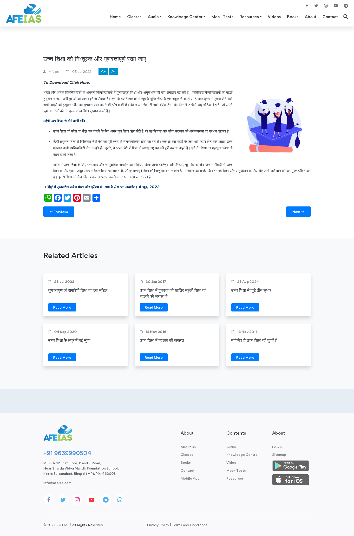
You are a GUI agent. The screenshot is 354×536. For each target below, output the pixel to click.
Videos (274, 16)
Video (231, 462)
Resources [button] (249, 16)
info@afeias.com (57, 483)
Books (293, 16)
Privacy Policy (158, 525)
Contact (330, 16)
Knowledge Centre (242, 454)
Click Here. (79, 82)
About (310, 16)
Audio (231, 447)
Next (296, 212)
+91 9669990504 (67, 453)
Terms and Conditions (189, 525)
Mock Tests (222, 16)
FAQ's (277, 447)
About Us (188, 447)
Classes (134, 16)
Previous (60, 212)
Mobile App (190, 478)
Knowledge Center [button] (185, 16)
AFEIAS (63, 525)
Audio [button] (153, 16)
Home (115, 16)
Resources (235, 478)
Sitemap (279, 454)
